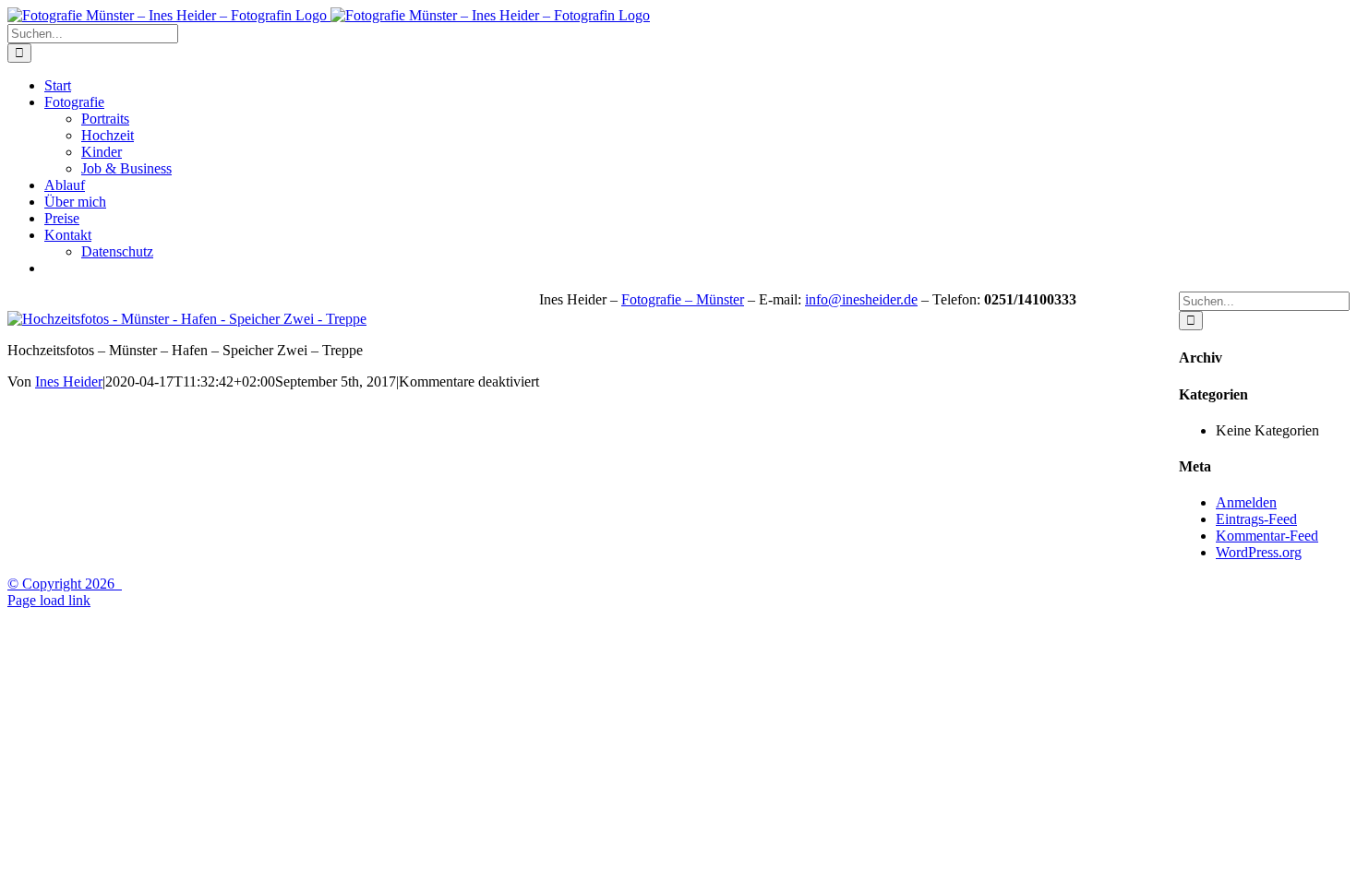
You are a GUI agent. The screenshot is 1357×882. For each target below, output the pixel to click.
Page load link (48, 600)
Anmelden (1246, 502)
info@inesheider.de (861, 299)
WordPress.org (1259, 552)
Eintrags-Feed (1256, 519)
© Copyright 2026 (64, 583)
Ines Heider (68, 381)
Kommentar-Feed (1267, 535)
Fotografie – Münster (682, 299)
